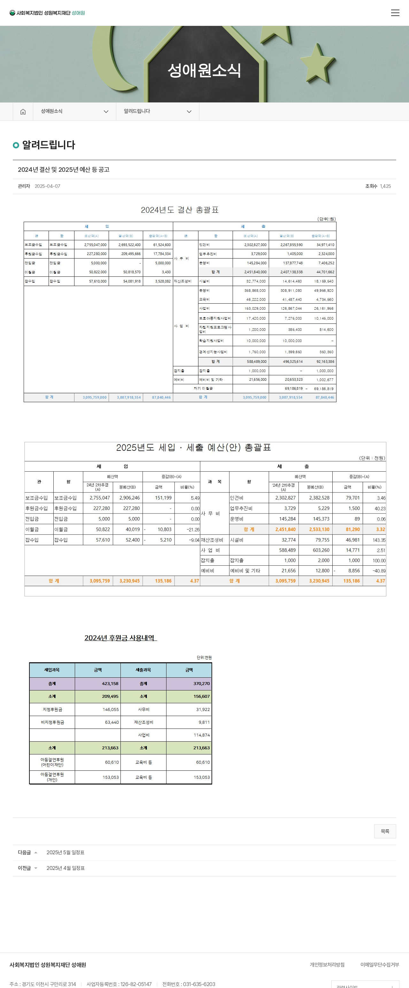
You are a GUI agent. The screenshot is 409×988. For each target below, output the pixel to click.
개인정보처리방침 (327, 965)
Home (23, 111)
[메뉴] (395, 13)
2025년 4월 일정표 (66, 868)
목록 (385, 831)
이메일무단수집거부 (379, 965)
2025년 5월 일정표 (65, 852)
